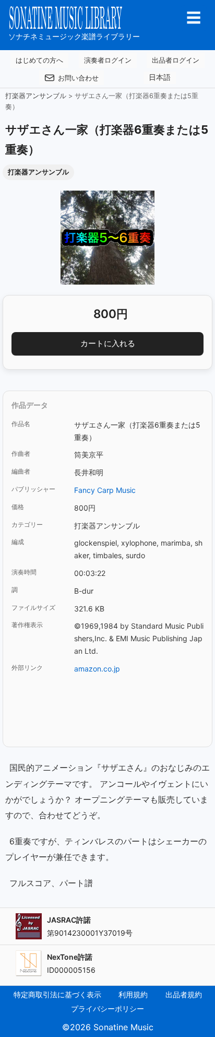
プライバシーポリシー (107, 1008)
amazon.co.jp (97, 668)
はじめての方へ (39, 60)
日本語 (160, 77)
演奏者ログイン (108, 60)
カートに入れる (107, 343)
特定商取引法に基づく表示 (57, 994)
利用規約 (133, 994)
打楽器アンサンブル (35, 96)
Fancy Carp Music (105, 490)
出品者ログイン (175, 60)
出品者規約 (183, 994)
